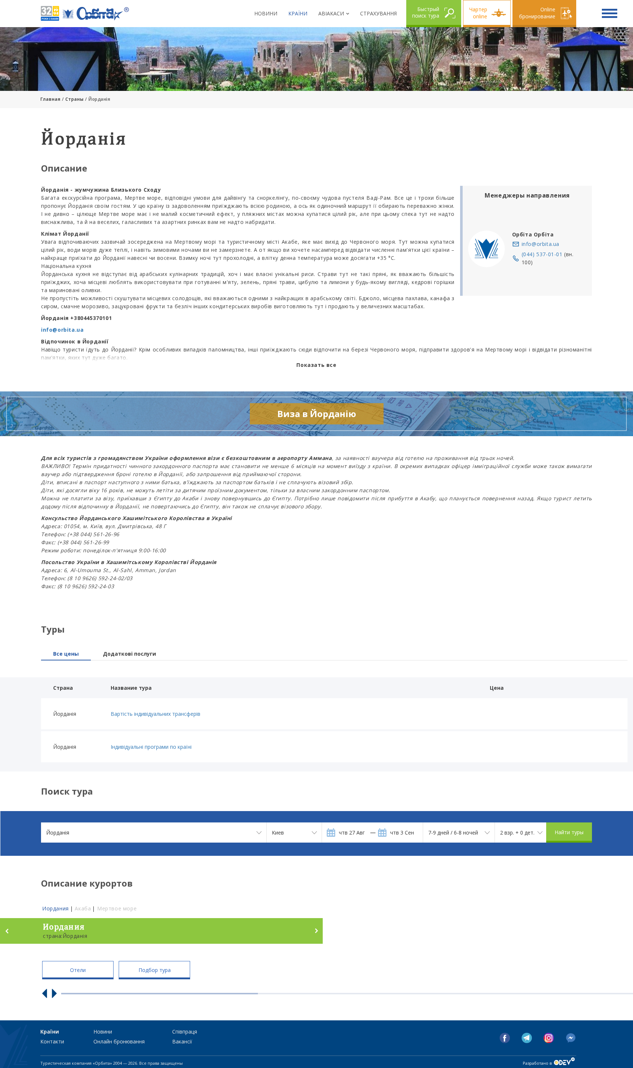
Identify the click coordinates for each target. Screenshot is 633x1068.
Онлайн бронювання (119, 1041)
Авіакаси (331, 13)
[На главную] (96, 13)
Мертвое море (117, 908)
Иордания (55, 908)
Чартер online (478, 13)
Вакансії (182, 1041)
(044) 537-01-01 (542, 254)
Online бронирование (537, 13)
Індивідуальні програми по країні (151, 746)
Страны (74, 99)
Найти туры (569, 832)
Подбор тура (154, 969)
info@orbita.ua (540, 243)
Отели (78, 969)
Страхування (378, 13)
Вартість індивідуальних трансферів (155, 713)
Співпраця (184, 1031)
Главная (50, 99)
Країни (297, 13)
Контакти (52, 1041)
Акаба (83, 908)
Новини (265, 13)
